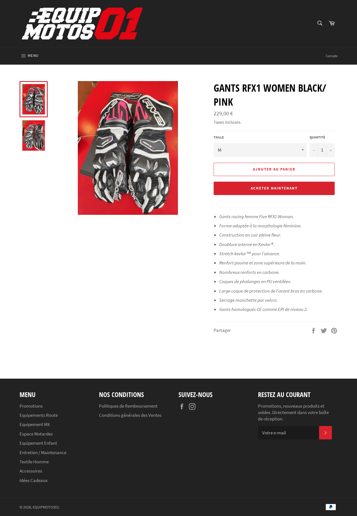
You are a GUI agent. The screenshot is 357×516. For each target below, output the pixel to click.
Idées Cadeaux (34, 480)
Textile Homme (34, 462)
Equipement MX (35, 424)
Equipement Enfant (38, 443)
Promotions (31, 406)
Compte (331, 55)
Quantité (317, 137)
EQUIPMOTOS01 (46, 507)
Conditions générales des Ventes (130, 415)
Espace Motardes (36, 434)
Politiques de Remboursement (128, 406)
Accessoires (31, 471)
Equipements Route (39, 415)
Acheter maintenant (274, 188)
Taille (219, 137)
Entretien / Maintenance (43, 452)
